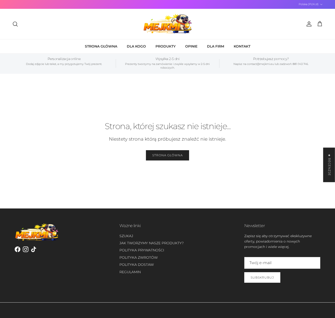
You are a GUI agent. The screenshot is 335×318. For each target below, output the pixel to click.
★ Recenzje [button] (329, 165)
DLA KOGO (136, 46)
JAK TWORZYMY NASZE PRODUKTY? (151, 243)
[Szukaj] (15, 24)
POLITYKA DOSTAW (136, 264)
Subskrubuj (262, 277)
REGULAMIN (130, 272)
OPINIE (191, 46)
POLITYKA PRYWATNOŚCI (141, 250)
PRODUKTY (165, 46)
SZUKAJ (126, 236)
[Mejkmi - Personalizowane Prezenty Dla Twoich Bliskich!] (167, 24)
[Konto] (308, 24)
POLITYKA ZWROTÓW (138, 257)
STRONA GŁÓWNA (101, 46)
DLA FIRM (215, 46)
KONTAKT (242, 46)
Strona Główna (167, 155)
